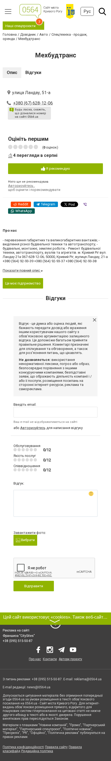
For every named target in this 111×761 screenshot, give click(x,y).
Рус (87, 11)
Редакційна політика (37, 751)
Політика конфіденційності (23, 747)
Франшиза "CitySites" (19, 636)
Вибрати (27, 540)
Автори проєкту (70, 659)
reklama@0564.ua (88, 679)
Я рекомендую (57, 169)
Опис (12, 72)
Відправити (33, 586)
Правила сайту (56, 747)
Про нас (35, 659)
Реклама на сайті (16, 630)
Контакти (50, 659)
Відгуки (33, 72)
